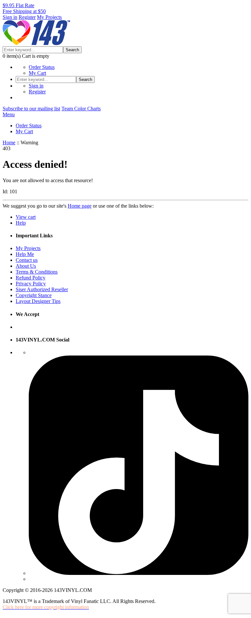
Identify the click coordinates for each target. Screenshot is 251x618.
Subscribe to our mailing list (31, 108)
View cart (26, 217)
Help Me (25, 254)
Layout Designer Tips (38, 301)
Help (21, 223)
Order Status (42, 67)
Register (27, 17)
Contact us (27, 260)
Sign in (10, 17)
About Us (26, 266)
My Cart (37, 73)
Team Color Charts (81, 108)
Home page (80, 206)
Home (9, 142)
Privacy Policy (31, 283)
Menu (9, 114)
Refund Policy (30, 277)
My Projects (49, 17)
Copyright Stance (34, 295)
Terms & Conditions (37, 272)
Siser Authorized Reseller (42, 289)
